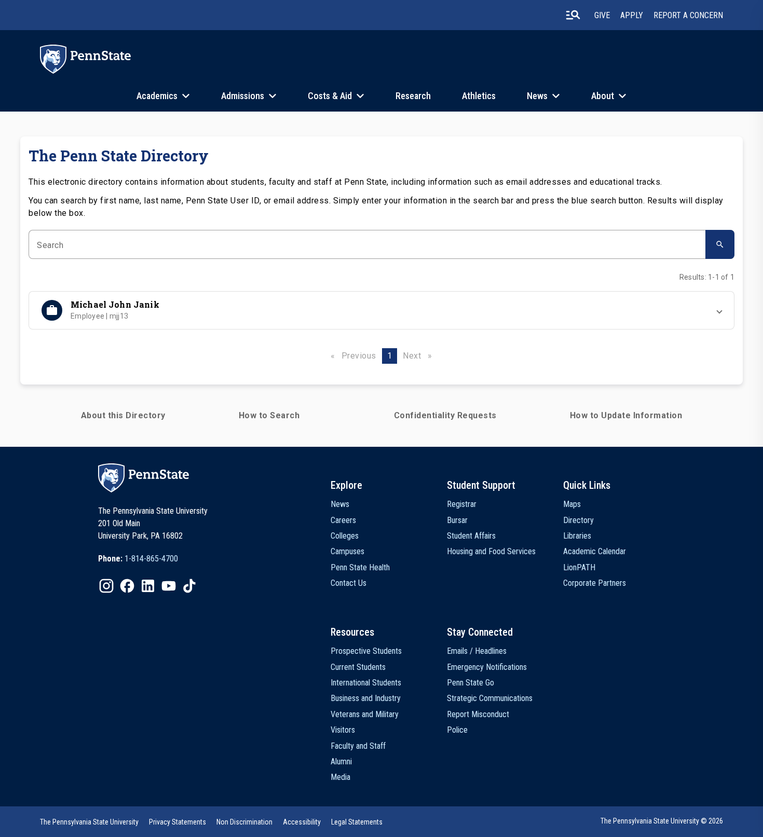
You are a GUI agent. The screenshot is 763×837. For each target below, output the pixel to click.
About (602, 95)
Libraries (577, 536)
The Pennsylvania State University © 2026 (662, 821)
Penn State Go (470, 683)
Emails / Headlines (477, 651)
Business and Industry (366, 698)
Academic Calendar (594, 551)
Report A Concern (688, 15)
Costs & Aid (330, 95)
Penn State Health (360, 567)
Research (413, 95)
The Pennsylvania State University (89, 822)
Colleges (345, 536)
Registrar (461, 504)
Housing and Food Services (491, 551)
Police (457, 730)
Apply (631, 15)
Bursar (457, 520)
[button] (381, 310)
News (537, 95)
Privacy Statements (177, 822)
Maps (572, 504)
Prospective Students (366, 651)
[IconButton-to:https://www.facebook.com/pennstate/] (127, 586)
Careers (343, 520)
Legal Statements (357, 822)
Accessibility (302, 822)
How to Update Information (626, 415)
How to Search (269, 415)
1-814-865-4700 (151, 559)
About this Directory (123, 415)
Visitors (343, 730)
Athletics (479, 95)
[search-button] (573, 15)
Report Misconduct (478, 714)
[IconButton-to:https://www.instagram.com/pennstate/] (106, 586)
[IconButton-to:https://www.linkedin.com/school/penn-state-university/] (148, 586)
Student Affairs (471, 536)
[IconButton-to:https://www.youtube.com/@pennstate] (168, 586)
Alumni (341, 761)
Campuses (347, 551)
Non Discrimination (244, 822)
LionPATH (579, 567)
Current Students (358, 667)
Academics (157, 95)
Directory (578, 520)
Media (340, 777)
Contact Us (348, 583)
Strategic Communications (490, 698)
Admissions (242, 95)
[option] (138, 559)
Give (602, 15)
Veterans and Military (365, 714)
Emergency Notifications (487, 667)
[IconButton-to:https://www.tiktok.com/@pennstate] (189, 586)
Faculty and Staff (358, 746)
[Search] (719, 244)
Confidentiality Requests (445, 415)
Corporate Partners (594, 583)
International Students (366, 683)
